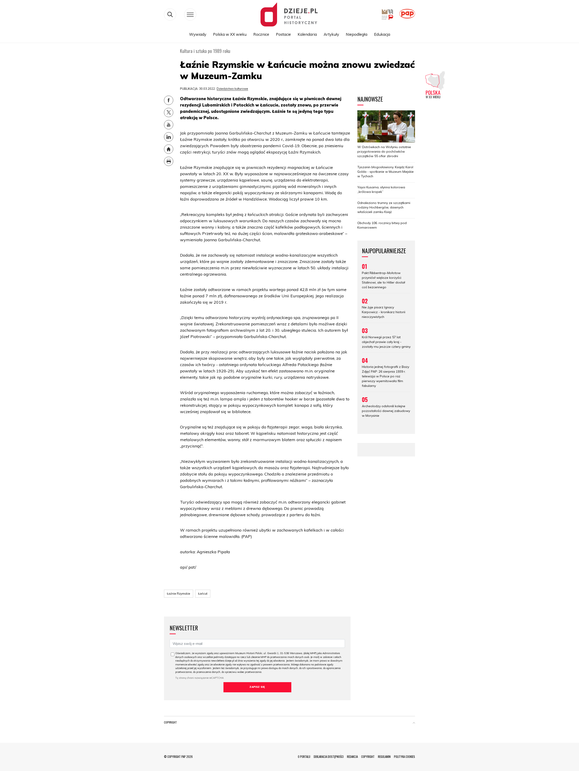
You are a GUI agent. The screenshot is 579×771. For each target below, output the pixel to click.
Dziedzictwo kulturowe (232, 88)
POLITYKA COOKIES (404, 756)
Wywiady (197, 34)
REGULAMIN (384, 756)
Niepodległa (356, 34)
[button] (414, 723)
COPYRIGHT (368, 756)
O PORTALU (304, 756)
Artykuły (331, 34)
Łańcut (202, 593)
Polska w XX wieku (230, 34)
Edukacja (382, 34)
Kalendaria (307, 34)
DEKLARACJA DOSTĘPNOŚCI (329, 756)
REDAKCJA (352, 756)
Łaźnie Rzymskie (178, 593)
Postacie (283, 34)
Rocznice (261, 34)
